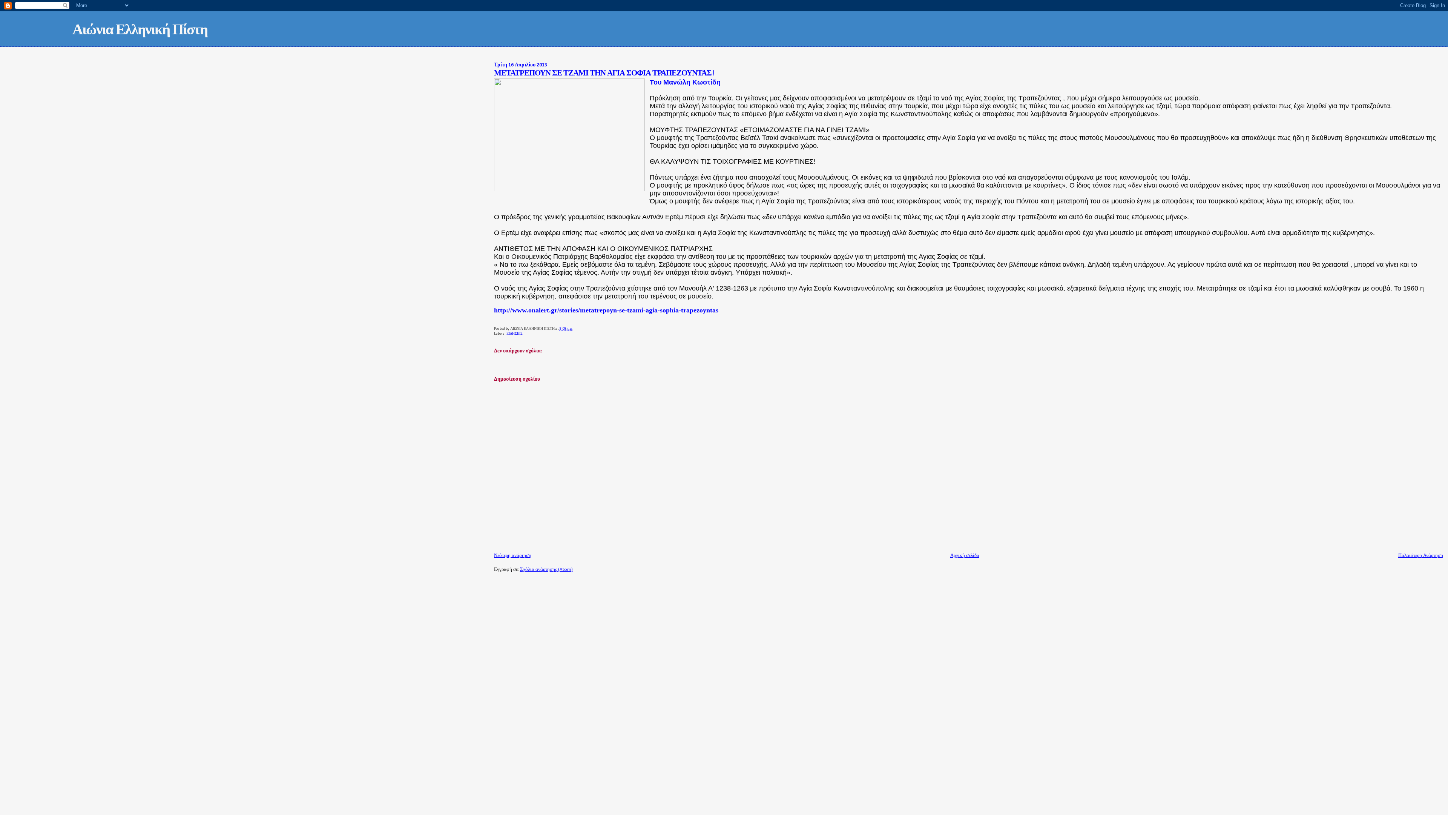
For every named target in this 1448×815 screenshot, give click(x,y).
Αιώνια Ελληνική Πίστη (139, 30)
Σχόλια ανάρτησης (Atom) (546, 569)
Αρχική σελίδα (964, 555)
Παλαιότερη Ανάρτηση (1420, 555)
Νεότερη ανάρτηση (512, 555)
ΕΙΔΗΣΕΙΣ (514, 334)
